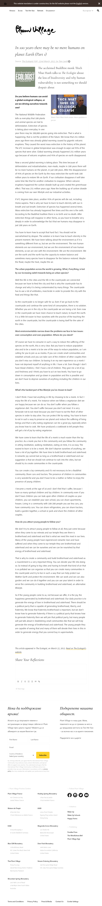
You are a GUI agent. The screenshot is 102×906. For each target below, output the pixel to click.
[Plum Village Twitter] (81, 795)
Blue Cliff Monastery (15, 843)
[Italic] (21, 681)
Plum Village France (15, 794)
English (79, 3)
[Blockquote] (35, 681)
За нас (20, 10)
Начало (12, 10)
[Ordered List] (28, 681)
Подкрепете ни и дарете (70, 738)
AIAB (39, 808)
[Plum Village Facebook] (69, 795)
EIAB (9, 826)
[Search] (98, 10)
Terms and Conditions (16, 901)
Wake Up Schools (73, 815)
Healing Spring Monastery (47, 794)
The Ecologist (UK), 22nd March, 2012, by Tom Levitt (45, 61)
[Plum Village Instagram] (75, 795)
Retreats (40, 10)
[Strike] (25, 681)
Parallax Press (72, 832)
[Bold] (18, 681)
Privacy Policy (32, 901)
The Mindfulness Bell (74, 835)
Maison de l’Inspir (14, 808)
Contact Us (59, 901)
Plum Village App (73, 839)
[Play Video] (69, 105)
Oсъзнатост (50, 10)
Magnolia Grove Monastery (48, 826)
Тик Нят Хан (30, 10)
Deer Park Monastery (45, 843)
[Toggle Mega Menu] (5, 3)
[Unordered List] (32, 681)
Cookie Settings (72, 901)
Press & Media (46, 901)
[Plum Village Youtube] (86, 795)
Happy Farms (72, 818)
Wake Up (70, 812)
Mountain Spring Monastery (18, 879)
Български (87, 10)
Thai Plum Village (14, 861)
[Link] (39, 681)
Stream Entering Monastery (48, 861)
